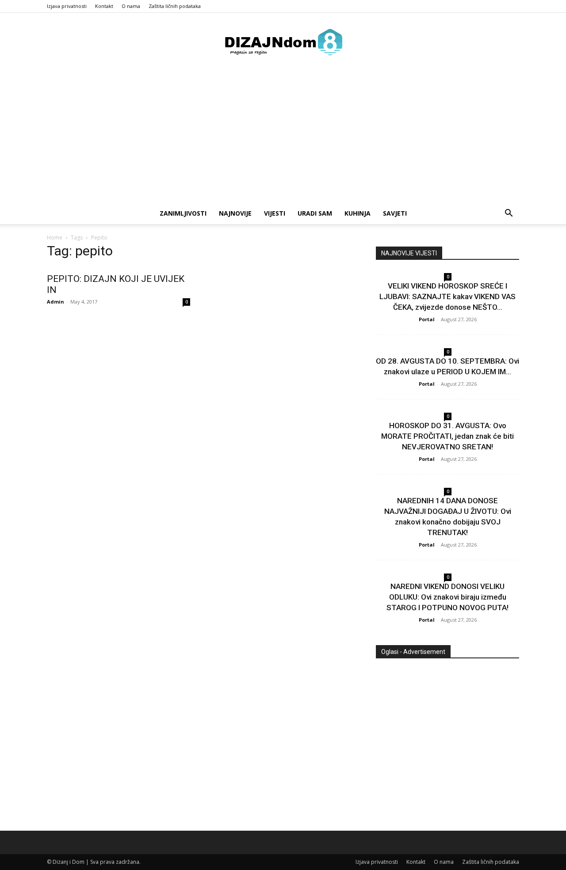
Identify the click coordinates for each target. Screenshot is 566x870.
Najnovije (235, 213)
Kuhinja (357, 213)
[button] (508, 214)
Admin (55, 301)
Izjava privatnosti (67, 6)
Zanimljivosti (183, 213)
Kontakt (104, 6)
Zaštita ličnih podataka (175, 6)
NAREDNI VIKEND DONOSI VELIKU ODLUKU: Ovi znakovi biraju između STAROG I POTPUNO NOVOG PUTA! (447, 597)
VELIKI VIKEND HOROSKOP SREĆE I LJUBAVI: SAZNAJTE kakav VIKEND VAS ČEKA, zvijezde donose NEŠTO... (447, 296)
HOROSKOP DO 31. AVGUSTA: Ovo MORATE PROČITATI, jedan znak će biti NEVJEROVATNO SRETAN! (447, 436)
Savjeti (395, 213)
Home (54, 237)
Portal (427, 319)
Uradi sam (315, 213)
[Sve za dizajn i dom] (283, 42)
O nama (131, 6)
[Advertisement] (283, 136)
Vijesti (274, 213)
